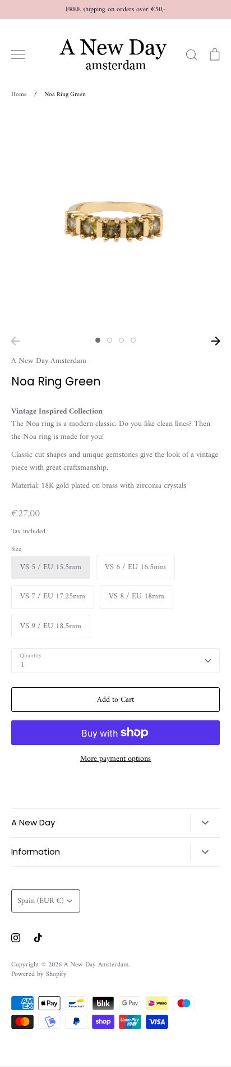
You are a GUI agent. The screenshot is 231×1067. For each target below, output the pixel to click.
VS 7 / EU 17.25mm (52, 596)
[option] (115, 221)
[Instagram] (15, 938)
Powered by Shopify (39, 974)
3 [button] (121, 340)
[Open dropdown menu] (205, 822)
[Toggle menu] (18, 54)
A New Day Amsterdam (48, 361)
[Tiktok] (38, 938)
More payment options (115, 759)
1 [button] (97, 340)
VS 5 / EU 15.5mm (50, 567)
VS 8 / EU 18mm (136, 596)
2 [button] (109, 340)
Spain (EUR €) (40, 901)
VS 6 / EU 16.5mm (135, 567)
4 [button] (133, 340)
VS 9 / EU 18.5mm (50, 626)
